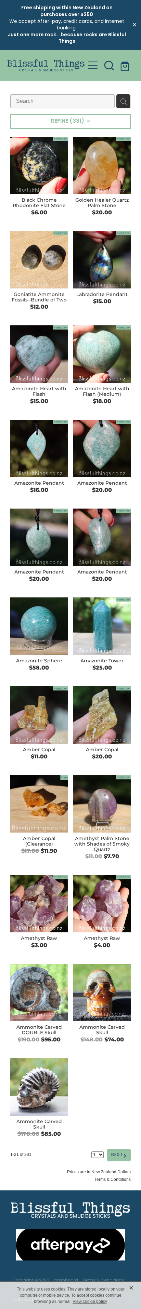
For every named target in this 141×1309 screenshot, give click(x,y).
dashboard (66, 1280)
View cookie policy (90, 1301)
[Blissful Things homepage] (46, 65)
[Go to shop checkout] (125, 65)
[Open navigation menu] (93, 65)
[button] (109, 65)
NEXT (119, 1155)
